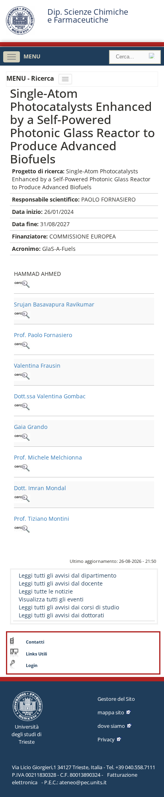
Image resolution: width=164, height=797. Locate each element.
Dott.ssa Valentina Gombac (50, 396)
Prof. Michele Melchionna (48, 457)
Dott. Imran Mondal (40, 488)
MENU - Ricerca (31, 78)
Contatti (35, 642)
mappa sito (111, 712)
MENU (32, 56)
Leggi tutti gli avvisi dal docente (61, 583)
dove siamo (111, 725)
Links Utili (36, 654)
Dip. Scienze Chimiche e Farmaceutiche (87, 16)
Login (31, 665)
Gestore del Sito (116, 698)
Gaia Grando (30, 426)
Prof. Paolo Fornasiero (43, 335)
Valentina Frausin (37, 365)
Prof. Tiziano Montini (41, 518)
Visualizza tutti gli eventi (51, 599)
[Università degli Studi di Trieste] (20, 33)
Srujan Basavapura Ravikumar (54, 304)
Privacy (106, 739)
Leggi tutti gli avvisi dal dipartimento (67, 575)
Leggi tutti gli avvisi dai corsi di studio (69, 607)
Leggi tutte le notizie (46, 591)
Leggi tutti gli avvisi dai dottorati (61, 615)
